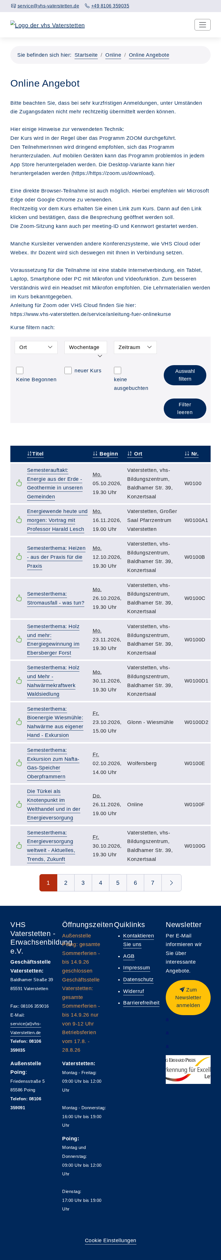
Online (113, 55)
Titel (38, 454)
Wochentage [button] (84, 347)
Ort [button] (23, 347)
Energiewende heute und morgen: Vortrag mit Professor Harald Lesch (57, 520)
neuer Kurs (88, 370)
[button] (188, 997)
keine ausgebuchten (131, 384)
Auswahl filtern (185, 375)
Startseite (86, 55)
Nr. (194, 454)
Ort (137, 454)
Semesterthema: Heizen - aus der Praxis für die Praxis (56, 557)
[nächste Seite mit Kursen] (171, 882)
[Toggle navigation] (203, 25)
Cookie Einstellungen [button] (110, 1240)
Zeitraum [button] (129, 347)
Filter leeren (185, 408)
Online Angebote (149, 55)
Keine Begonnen (36, 379)
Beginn (108, 454)
